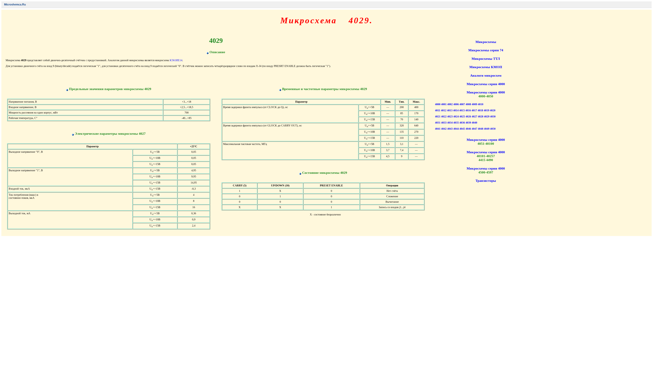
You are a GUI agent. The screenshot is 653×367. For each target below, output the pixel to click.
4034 (450, 122)
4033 (444, 122)
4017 (474, 110)
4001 (444, 104)
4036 (462, 122)
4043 (450, 128)
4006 (456, 104)
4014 (456, 110)
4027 (474, 116)
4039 (468, 122)
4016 (468, 110)
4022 (444, 116)
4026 (468, 116)
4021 (437, 116)
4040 (474, 122)
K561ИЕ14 (176, 60)
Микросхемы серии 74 (485, 50)
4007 (462, 104)
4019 (486, 110)
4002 (450, 104)
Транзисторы (485, 180)
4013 (450, 110)
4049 (486, 128)
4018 (480, 110)
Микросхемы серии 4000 (486, 84)
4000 (437, 104)
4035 (456, 122)
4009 (474, 104)
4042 (444, 128)
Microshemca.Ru (15, 4)
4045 (462, 128)
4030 (493, 116)
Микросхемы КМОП (485, 67)
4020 (492, 110)
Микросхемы (485, 42)
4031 (437, 122)
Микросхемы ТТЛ (486, 58)
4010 (480, 104)
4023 (450, 116)
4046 (468, 128)
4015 (462, 110)
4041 (437, 128)
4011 (437, 110)
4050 (493, 128)
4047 (474, 128)
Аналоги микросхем (485, 75)
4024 (456, 116)
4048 (480, 128)
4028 (480, 116)
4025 (462, 116)
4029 (486, 116)
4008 (468, 104)
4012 (443, 110)
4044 (456, 128)
